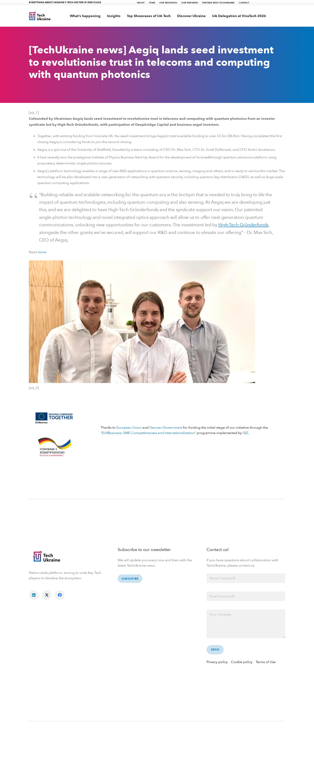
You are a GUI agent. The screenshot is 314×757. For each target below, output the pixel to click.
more (42, 252)
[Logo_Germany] (54, 447)
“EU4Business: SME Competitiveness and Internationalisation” (148, 433)
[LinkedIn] (33, 595)
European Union (129, 427)
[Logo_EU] (54, 417)
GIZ (245, 433)
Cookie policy (241, 662)
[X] (46, 595)
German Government (165, 427)
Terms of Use (266, 662)
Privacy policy (217, 662)
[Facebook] (60, 595)
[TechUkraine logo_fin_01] (40, 16)
